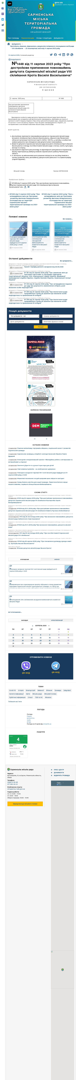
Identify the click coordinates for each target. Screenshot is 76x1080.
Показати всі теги (15, 701)
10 (13, 637)
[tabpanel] (40, 425)
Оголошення (24, 559)
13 (40, 637)
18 (23, 640)
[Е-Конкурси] (40, 425)
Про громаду (13, 38)
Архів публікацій (57, 620)
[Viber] (26, 670)
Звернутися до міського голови (25, 804)
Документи (58, 38)
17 (13, 640)
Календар (24, 620)
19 (31, 640)
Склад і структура (44, 38)
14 (50, 637)
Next (35, 439)
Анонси (57, 559)
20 (41, 640)
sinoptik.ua (47, 724)
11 (22, 637)
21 (50, 640)
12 (31, 637)
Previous (47, 439)
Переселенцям (27, 38)
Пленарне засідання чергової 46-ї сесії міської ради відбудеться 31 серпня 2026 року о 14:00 (18, 241)
